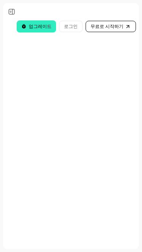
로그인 (71, 26)
